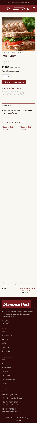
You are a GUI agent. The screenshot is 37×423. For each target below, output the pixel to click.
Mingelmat (5, 347)
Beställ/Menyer (7, 367)
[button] (3, 8)
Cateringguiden (7, 375)
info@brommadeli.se (9, 412)
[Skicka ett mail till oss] (7, 322)
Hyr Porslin (6, 351)
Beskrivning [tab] (6, 105)
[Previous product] (7, 62)
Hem (3, 52)
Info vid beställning (8, 379)
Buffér (4, 343)
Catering (5, 339)
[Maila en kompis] (14, 93)
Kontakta (5, 371)
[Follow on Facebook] (3, 322)
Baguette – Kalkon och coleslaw (9, 286)
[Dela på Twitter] (11, 93)
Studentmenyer (7, 335)
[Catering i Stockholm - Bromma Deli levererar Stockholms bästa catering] (18, 9)
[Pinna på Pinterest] (18, 93)
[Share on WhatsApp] (3, 93)
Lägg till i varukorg (14, 82)
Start (3, 363)
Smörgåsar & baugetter (17, 52)
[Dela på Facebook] (7, 93)
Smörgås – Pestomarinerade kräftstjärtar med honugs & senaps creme (27, 287)
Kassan (4, 383)
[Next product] (3, 62)
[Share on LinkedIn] (22, 93)
